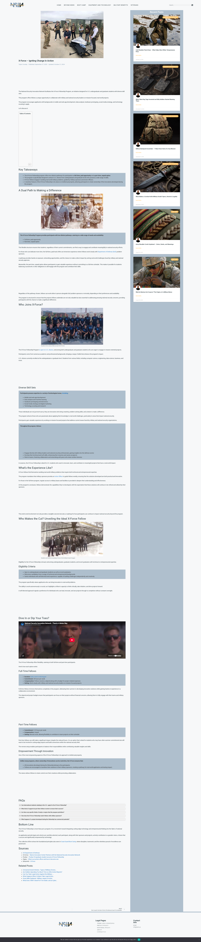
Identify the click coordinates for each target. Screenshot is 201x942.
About (99, 930)
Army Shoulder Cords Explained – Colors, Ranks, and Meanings (155, 244)
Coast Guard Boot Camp (68, 841)
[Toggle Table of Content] (29, 164)
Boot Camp (81, 5)
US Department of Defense (31, 853)
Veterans (134, 5)
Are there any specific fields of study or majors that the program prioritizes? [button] (42, 812)
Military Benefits (121, 5)
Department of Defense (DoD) (107, 252)
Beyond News (69, 5)
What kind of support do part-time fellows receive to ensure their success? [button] (42, 808)
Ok (139, 939)
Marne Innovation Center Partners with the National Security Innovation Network (55, 855)
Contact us (101, 932)
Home (59, 5)
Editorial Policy (103, 927)
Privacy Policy (102, 925)
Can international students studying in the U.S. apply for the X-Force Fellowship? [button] (44, 805)
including (65, 393)
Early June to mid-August (38, 677)
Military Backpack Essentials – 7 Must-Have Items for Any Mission (156, 149)
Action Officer (58, 476)
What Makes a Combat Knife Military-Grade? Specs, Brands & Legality (156, 196)
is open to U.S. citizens (46, 350)
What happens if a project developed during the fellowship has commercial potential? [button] (45, 819)
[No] (199, 939)
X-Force (32, 861)
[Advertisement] (66, 79)
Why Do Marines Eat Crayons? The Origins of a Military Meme (154, 292)
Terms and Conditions (105, 923)
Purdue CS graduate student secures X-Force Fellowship (46, 857)
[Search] (192, 5)
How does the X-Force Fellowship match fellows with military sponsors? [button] (41, 816)
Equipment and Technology (100, 5)
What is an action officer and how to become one (43, 859)
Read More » (139, 55)
